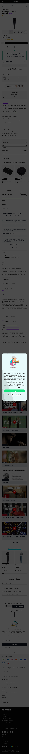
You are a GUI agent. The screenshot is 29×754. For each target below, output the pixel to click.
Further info (18, 394)
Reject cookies (11, 394)
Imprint (11, 397)
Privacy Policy (16, 397)
